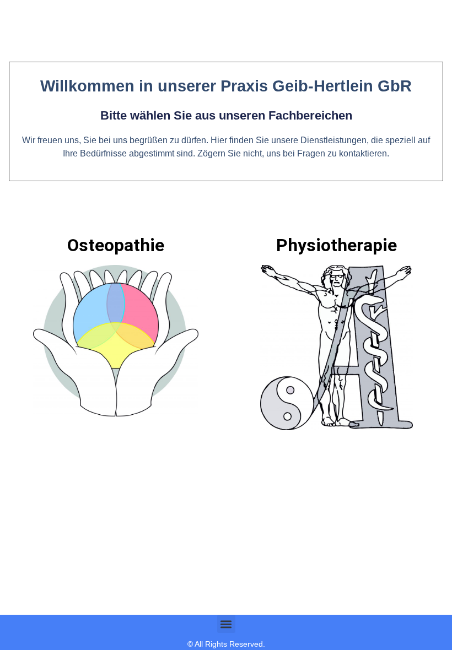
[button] (226, 624)
